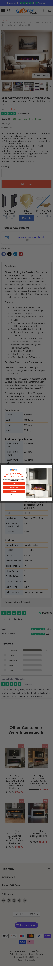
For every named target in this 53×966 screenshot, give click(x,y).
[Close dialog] (51, 466)
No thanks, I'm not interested (14, 494)
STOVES (14, 483)
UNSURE (13, 491)
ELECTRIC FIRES (14, 487)
